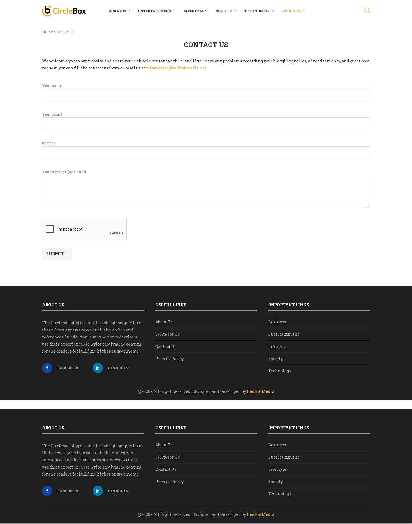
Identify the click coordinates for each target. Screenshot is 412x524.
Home (47, 31)
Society (224, 11)
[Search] (367, 11)
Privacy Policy (169, 358)
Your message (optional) (64, 172)
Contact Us (166, 346)
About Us (292, 11)
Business (116, 11)
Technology (257, 11)
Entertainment (155, 11)
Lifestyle (194, 11)
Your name (52, 85)
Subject (48, 143)
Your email (52, 114)
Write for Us (167, 334)
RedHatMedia (260, 391)
